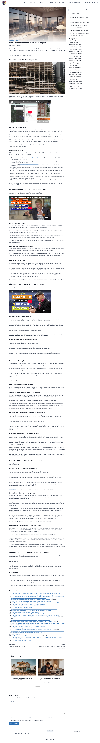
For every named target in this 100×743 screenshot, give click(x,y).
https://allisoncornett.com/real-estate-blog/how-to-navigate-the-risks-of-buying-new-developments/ (35, 616)
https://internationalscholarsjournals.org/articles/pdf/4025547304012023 (28, 632)
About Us (32, 2)
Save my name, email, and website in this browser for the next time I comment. (27, 720)
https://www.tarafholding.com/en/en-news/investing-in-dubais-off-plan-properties (30, 628)
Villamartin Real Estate (75, 86)
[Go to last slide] (13, 672)
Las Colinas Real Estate (75, 70)
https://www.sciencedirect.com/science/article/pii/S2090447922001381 (28, 626)
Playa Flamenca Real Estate (15, 40)
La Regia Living (73, 62)
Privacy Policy (27, 733)
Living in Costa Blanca (74, 2)
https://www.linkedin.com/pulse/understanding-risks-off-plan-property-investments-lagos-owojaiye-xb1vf (36, 613)
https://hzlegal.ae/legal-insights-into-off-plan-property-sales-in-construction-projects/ (31, 621)
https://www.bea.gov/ (16, 634)
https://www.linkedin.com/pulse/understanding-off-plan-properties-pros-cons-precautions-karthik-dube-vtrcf (36, 593)
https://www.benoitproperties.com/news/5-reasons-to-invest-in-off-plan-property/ (30, 599)
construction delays (44, 577)
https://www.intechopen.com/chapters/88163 (21, 607)
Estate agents (12, 489)
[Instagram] (52, 731)
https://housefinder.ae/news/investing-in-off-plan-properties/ (25, 612)
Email (30, 717)
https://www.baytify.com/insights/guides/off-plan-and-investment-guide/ (28, 604)
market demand (27, 380)
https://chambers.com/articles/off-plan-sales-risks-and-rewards (26, 635)
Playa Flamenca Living (75, 76)
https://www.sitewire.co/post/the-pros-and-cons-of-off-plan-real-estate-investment (31, 610)
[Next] (61, 672)
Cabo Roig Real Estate (75, 44)
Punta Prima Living (74, 79)
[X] (50, 731)
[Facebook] (48, 731)
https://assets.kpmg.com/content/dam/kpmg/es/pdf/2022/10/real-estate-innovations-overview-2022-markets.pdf (37, 631)
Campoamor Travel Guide (76, 51)
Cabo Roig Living (74, 42)
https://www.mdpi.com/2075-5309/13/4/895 (21, 640)
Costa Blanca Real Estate (91, 2)
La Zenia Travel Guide (75, 67)
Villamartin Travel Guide (76, 88)
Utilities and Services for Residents (17, 645)
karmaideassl (12, 45)
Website (50, 717)
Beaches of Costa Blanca (76, 40)
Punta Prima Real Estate (76, 81)
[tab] (35, 686)
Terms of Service (18, 733)
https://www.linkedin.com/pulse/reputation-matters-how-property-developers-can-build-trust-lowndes (35, 615)
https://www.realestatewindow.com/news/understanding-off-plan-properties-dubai (30, 620)
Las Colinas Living (74, 69)
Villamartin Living (74, 85)
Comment (12, 701)
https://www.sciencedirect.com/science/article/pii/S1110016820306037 (28, 606)
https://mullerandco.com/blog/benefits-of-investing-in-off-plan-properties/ (28, 598)
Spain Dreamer (16, 731)
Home (24, 2)
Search (70, 7)
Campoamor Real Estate (76, 49)
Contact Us (42, 2)
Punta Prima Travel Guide (76, 83)
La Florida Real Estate (75, 58)
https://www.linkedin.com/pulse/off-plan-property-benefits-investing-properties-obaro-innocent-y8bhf (35, 602)
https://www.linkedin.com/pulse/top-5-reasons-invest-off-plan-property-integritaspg (31, 601)
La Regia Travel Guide (75, 63)
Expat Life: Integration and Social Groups (79, 22)
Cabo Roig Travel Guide (75, 46)
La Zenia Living (73, 65)
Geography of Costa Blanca (76, 56)
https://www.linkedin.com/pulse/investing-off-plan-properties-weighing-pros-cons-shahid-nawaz (34, 609)
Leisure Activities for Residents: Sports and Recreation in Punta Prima (51, 646)
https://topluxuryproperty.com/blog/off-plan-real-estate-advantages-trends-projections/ (31, 629)
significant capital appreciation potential (29, 164)
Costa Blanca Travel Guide (57, 2)
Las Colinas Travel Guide (76, 72)
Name (11, 717)
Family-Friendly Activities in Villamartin (79, 30)
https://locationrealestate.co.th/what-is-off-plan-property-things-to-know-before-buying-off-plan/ (34, 595)
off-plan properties (34, 157)
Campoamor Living (74, 48)
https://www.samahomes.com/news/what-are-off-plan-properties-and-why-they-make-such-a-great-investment (37, 596)
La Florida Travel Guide (75, 60)
